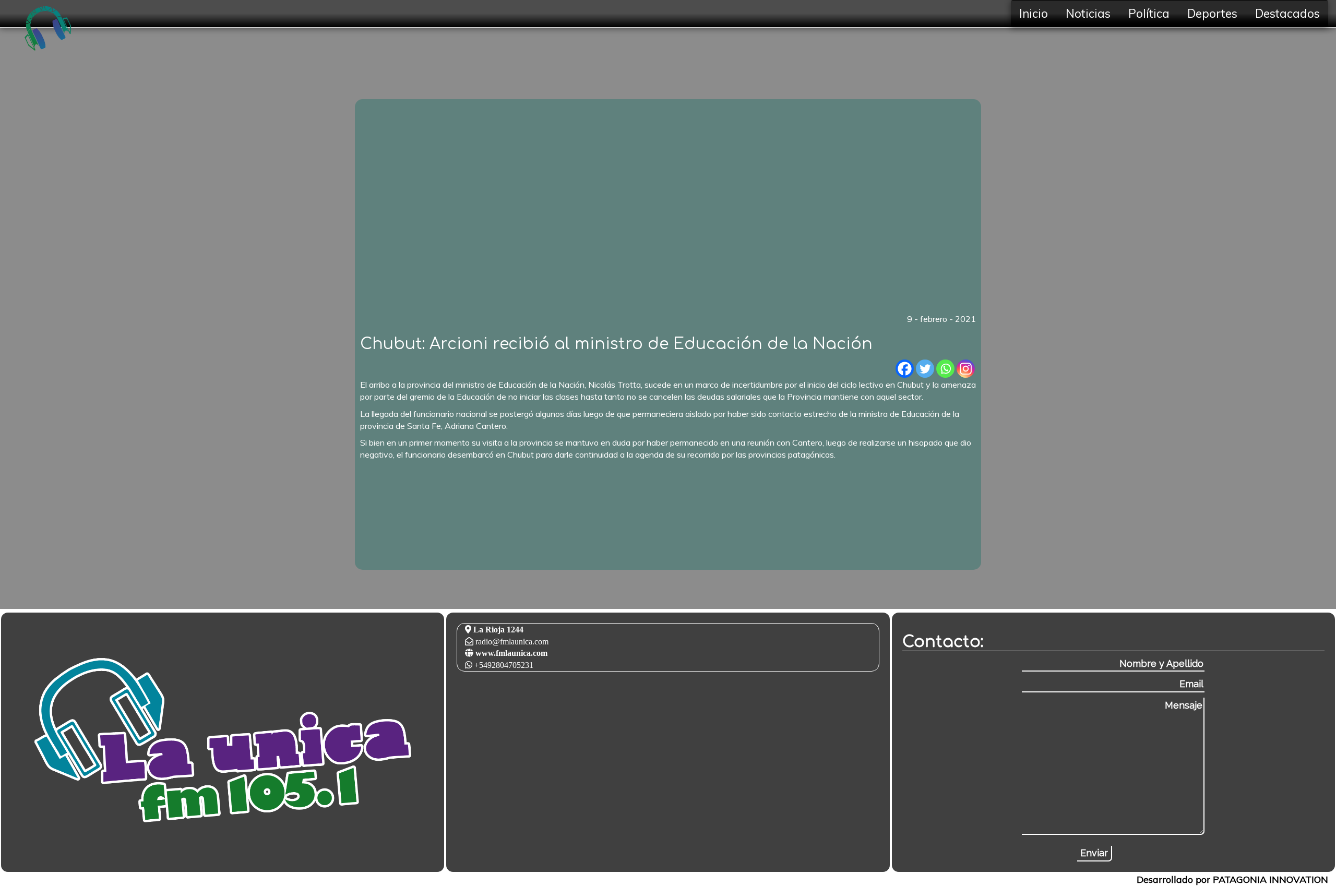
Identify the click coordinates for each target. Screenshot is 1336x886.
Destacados (1287, 13)
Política (1149, 13)
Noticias (1088, 13)
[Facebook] (905, 369)
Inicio (1033, 13)
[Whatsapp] (945, 369)
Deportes (1212, 13)
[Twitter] (925, 369)
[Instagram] (966, 369)
